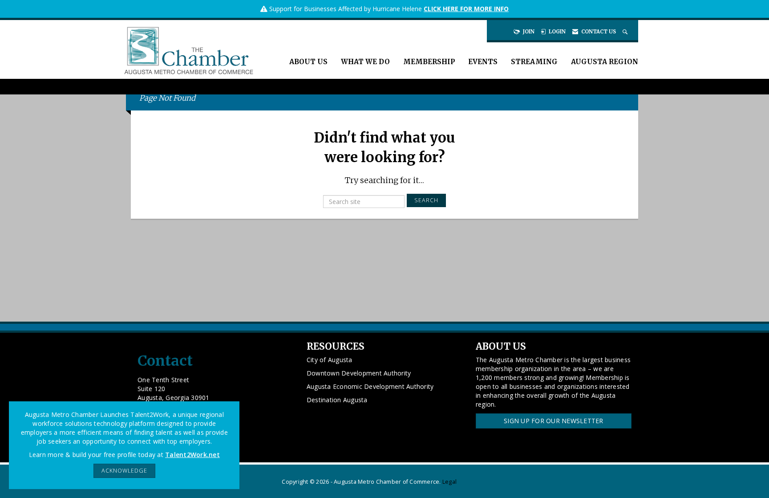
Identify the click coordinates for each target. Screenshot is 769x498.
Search (426, 200)
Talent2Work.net (192, 454)
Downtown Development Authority (359, 373)
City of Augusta (329, 359)
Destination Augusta (337, 400)
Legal (449, 482)
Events (483, 61)
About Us (308, 61)
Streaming (534, 61)
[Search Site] (626, 32)
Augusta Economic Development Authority (370, 386)
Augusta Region (604, 61)
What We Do (365, 61)
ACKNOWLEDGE (124, 470)
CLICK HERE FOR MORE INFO (466, 8)
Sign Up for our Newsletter (553, 420)
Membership (429, 61)
